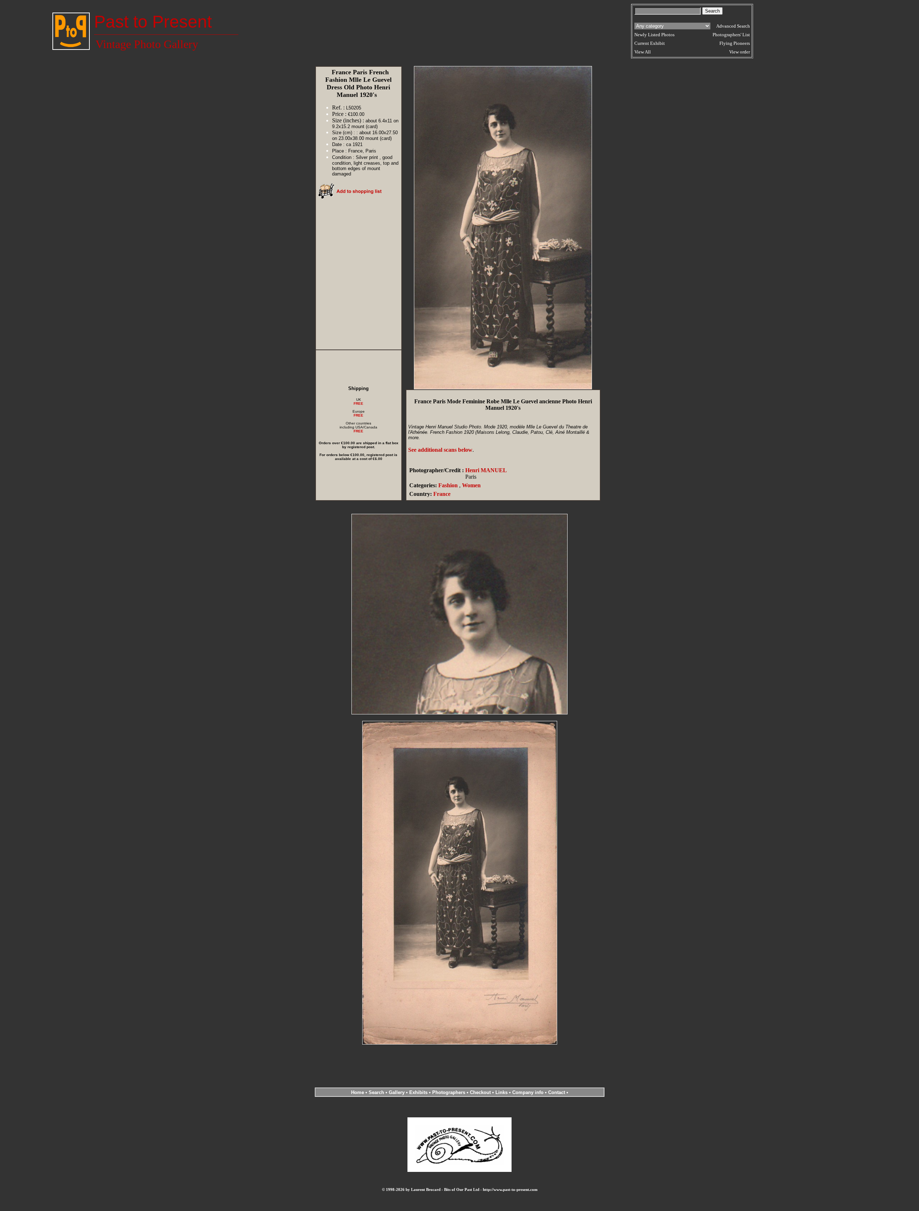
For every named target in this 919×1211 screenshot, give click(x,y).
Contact (556, 1092)
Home (357, 1092)
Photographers (448, 1092)
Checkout (480, 1092)
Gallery (397, 1092)
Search (376, 1092)
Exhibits (418, 1092)
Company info (528, 1092)
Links (501, 1092)
